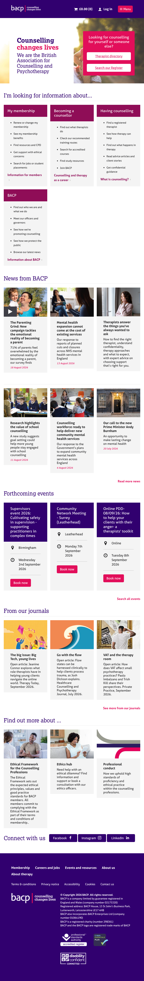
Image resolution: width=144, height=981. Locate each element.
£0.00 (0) (85, 9)
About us (108, 868)
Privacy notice (50, 884)
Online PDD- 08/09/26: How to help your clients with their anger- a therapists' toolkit (118, 519)
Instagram (89, 838)
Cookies (90, 884)
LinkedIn (117, 838)
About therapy (22, 874)
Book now (21, 583)
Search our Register (109, 68)
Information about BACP (24, 259)
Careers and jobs (47, 868)
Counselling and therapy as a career (70, 177)
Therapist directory (108, 56)
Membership (20, 868)
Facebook (60, 838)
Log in (108, 9)
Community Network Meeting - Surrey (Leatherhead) (71, 515)
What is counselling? (114, 179)
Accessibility (72, 884)
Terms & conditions (23, 884)
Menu (127, 9)
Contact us (107, 884)
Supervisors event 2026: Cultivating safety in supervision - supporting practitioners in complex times (25, 522)
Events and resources (81, 868)
